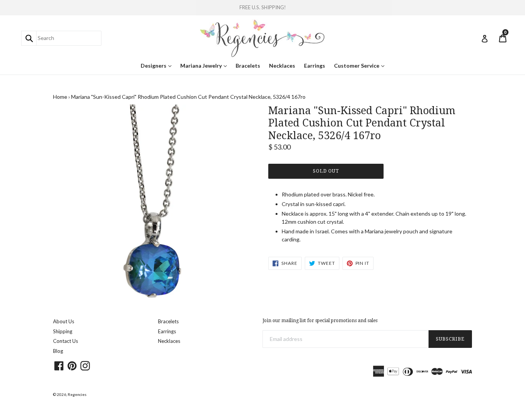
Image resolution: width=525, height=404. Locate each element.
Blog (58, 351)
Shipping (62, 331)
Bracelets (248, 65)
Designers (158, 65)
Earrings (314, 65)
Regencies (77, 394)
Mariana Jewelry (205, 65)
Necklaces (282, 65)
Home (60, 96)
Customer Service (361, 65)
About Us (63, 321)
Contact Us (65, 341)
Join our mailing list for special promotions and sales (319, 320)
